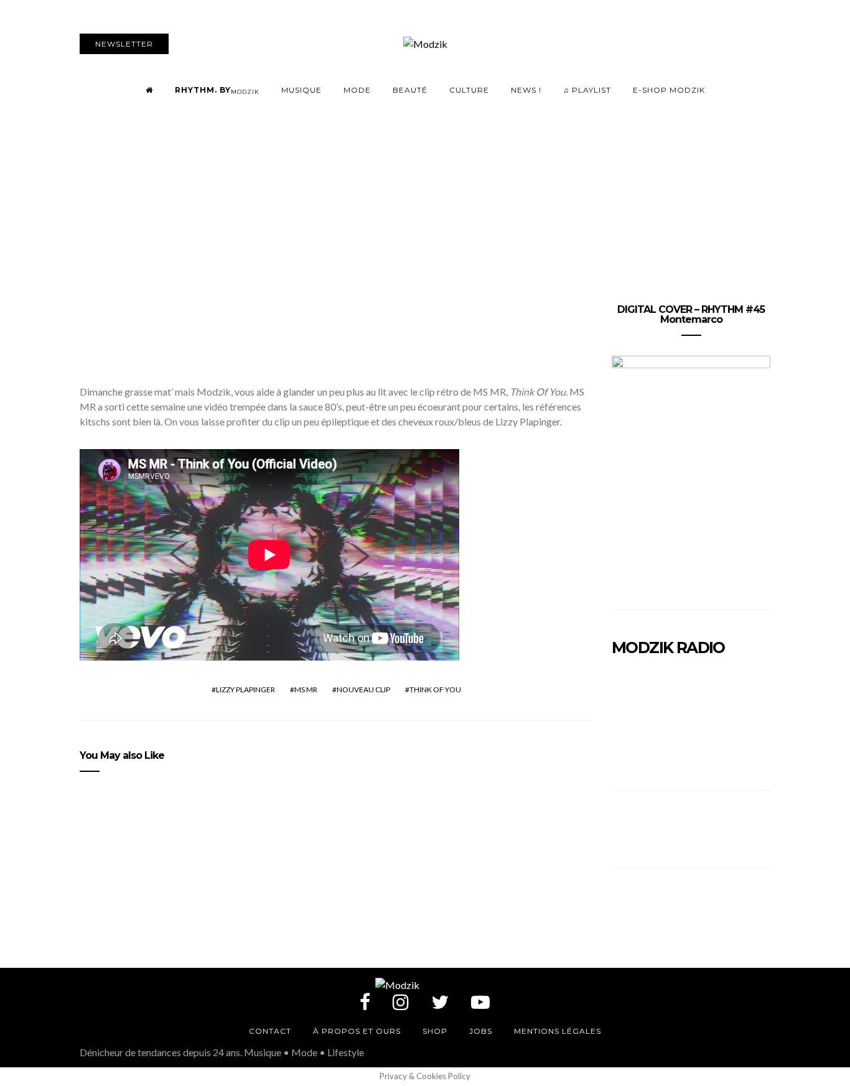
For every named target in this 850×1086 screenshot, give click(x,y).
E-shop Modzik (669, 90)
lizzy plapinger (245, 689)
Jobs (480, 1031)
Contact (270, 1031)
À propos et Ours (357, 1031)
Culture (469, 90)
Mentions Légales (557, 1031)
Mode (357, 90)
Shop (435, 1031)
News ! (526, 90)
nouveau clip (363, 689)
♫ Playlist (587, 90)
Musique (301, 90)
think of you (435, 689)
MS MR (305, 689)
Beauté (410, 90)
